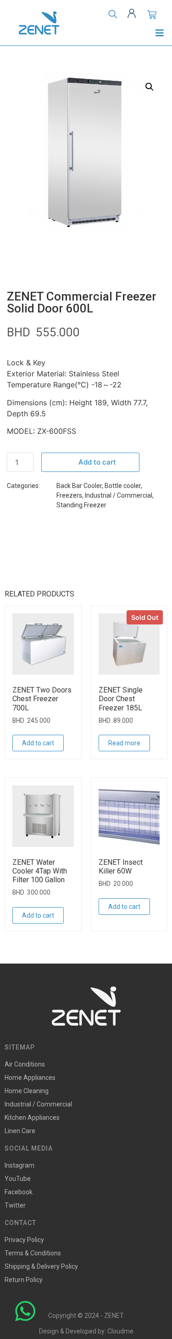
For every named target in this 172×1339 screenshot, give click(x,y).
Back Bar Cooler (79, 485)
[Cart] (151, 15)
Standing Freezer (81, 505)
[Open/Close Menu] (159, 33)
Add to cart (97, 462)
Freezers (69, 495)
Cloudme (120, 1331)
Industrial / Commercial (118, 495)
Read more (124, 743)
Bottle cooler (123, 485)
